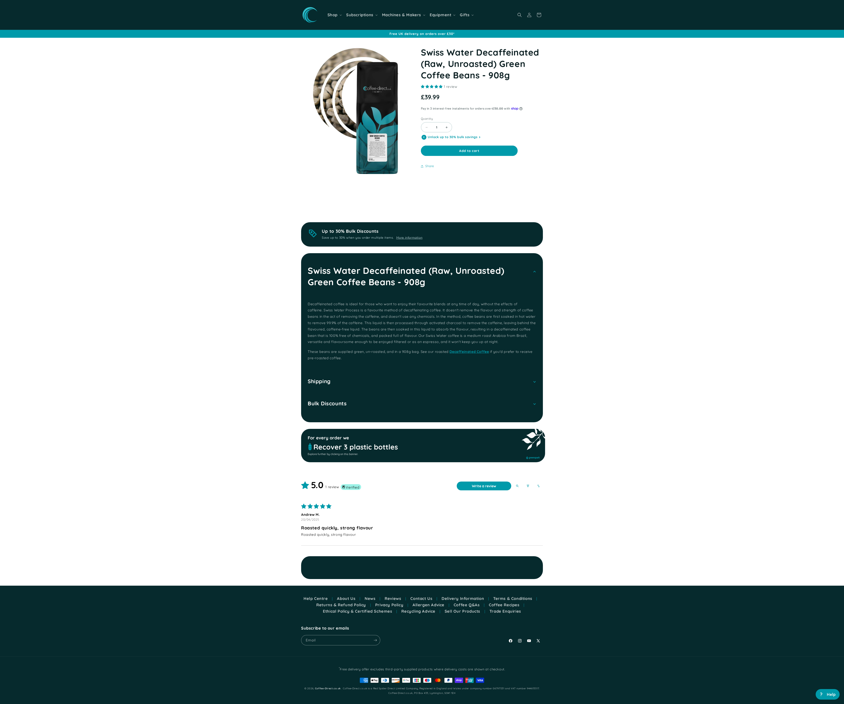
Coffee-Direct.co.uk (328, 688)
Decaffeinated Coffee (469, 351)
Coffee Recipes (504, 605)
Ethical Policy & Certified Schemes (357, 611)
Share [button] (429, 166)
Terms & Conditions (512, 598)
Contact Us (421, 598)
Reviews (393, 598)
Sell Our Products (462, 611)
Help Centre (316, 598)
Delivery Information (463, 598)
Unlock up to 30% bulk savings (452, 137)
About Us (346, 598)
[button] (334, 15)
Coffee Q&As (467, 605)
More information (409, 238)
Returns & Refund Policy (341, 605)
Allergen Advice (428, 605)
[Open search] (517, 486)
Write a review (484, 486)
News (370, 598)
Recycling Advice (418, 611)
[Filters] (528, 486)
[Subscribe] (375, 640)
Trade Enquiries (505, 611)
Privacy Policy (389, 605)
